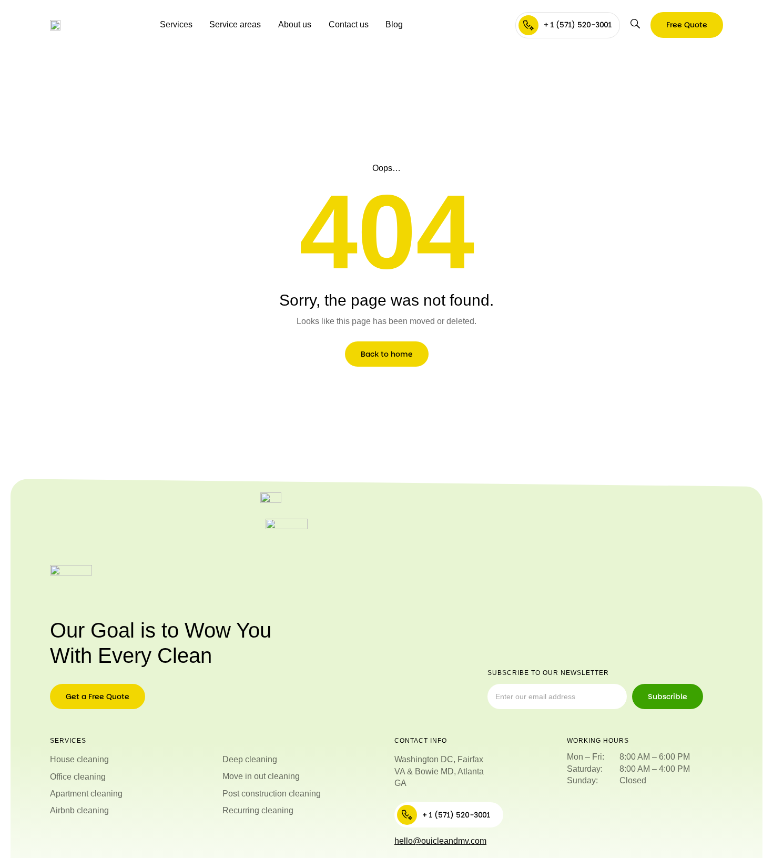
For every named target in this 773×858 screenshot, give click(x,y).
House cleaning (79, 759)
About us (294, 24)
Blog (394, 24)
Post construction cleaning (271, 793)
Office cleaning (78, 776)
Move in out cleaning (261, 776)
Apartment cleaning (86, 793)
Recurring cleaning (257, 810)
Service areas (235, 24)
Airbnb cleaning (79, 810)
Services (176, 24)
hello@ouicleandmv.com (440, 840)
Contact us (349, 24)
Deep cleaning (249, 759)
